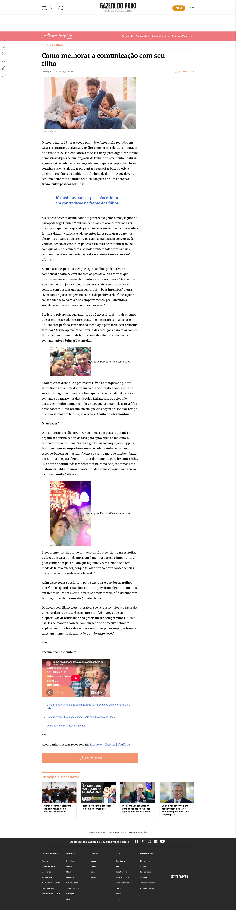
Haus (118, 867)
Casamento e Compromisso (135, 36)
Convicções (96, 872)
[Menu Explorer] (44, 7)
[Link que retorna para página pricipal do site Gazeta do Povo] (118, 6)
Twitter (110, 744)
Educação (70, 894)
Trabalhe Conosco (147, 883)
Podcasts (119, 888)
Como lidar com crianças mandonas (66, 725)
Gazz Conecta (121, 872)
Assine (143, 867)
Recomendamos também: (59, 652)
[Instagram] (149, 842)
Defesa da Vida (179, 36)
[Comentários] (3, 40)
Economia (70, 877)
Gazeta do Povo (122, 877)
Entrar (191, 7)
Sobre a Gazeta (48, 861)
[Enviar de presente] (3, 75)
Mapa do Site (47, 877)
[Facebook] (136, 842)
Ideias (68, 899)
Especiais (119, 899)
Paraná (69, 867)
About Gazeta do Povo (51, 894)
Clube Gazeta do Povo (125, 883)
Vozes (93, 861)
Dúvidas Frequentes (148, 888)
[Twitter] (142, 842)
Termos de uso (48, 888)
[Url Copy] (3, 68)
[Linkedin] (156, 842)
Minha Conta (145, 861)
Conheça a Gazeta (49, 867)
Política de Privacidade (51, 883)
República (70, 861)
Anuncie (143, 877)
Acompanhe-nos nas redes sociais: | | (86, 744)
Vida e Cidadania (72, 888)
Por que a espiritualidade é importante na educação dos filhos (81, 717)
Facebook (96, 744)
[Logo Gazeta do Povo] (178, 877)
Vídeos (118, 894)
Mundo (69, 872)
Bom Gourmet (121, 861)
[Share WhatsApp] (3, 53)
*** (44, 735)
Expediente (46, 872)
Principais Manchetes (61, 777)
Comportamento (160, 36)
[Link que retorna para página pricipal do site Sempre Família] (57, 36)
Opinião (94, 867)
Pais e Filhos (53, 45)
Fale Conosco (145, 872)
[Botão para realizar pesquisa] (51, 7)
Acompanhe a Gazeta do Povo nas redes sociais (99, 841)
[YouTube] (162, 842)
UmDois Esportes (73, 883)
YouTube (124, 744)
